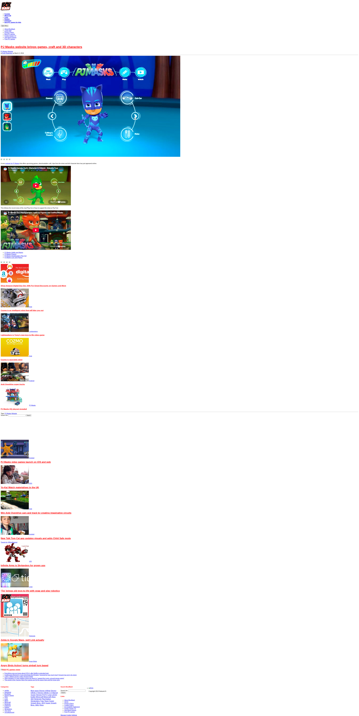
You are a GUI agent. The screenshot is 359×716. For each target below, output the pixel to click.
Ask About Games (70, 710)
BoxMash (7, 694)
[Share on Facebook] (2, 159)
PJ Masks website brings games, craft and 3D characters (41, 47)
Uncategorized (9, 712)
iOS (30, 561)
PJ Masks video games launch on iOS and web (26, 462)
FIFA (6, 697)
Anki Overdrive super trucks (13, 384)
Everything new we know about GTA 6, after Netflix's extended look (26, 673)
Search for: (4, 415)
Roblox (6, 707)
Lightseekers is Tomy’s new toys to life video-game (23, 335)
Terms (66, 702)
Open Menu (4, 25)
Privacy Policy (69, 703)
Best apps (35, 691)
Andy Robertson (7, 53)
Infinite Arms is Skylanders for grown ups (23, 565)
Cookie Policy (69, 705)
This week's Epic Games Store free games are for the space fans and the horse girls (32, 680)
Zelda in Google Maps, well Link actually (22, 640)
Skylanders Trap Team (40, 701)
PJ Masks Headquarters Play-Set (15, 256)
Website (10, 51)
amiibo (6, 690)
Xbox (41, 705)
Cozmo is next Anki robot (11, 360)
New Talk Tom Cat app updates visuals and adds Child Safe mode (36, 538)
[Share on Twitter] (4, 159)
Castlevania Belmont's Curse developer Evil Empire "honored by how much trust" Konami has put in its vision (40, 675)
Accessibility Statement (72, 707)
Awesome (7, 692)
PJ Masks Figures (10, 254)
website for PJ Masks (12, 163)
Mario (6, 700)
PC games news (13, 670)
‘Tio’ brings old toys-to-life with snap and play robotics (30, 591)
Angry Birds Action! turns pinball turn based (24, 665)
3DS (30, 483)
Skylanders (8, 709)
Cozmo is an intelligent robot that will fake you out (22, 310)
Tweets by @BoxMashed (9, 542)
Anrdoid (31, 458)
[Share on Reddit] (7, 159)
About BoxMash (69, 700)
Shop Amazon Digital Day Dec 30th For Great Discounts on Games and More (33, 286)
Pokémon (7, 705)
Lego (31, 587)
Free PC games (69, 712)
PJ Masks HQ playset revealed (14, 409)
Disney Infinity (9, 695)
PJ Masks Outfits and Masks (13, 252)
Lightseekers (33, 331)
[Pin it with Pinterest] (10, 159)
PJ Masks (4, 51)
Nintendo (32, 636)
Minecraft (7, 702)
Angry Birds (33, 661)
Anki (30, 307)
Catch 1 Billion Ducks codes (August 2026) (18, 676)
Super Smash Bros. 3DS (42, 702)
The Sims (7, 711)
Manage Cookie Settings (69, 715)
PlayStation (46, 699)
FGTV (44, 695)
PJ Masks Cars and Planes (13, 257)
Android (31, 381)
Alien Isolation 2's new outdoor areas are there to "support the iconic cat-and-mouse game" (34, 678)
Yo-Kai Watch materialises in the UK (20, 487)
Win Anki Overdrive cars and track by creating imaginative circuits (36, 513)
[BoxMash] (179, 6)
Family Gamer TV (70, 708)
